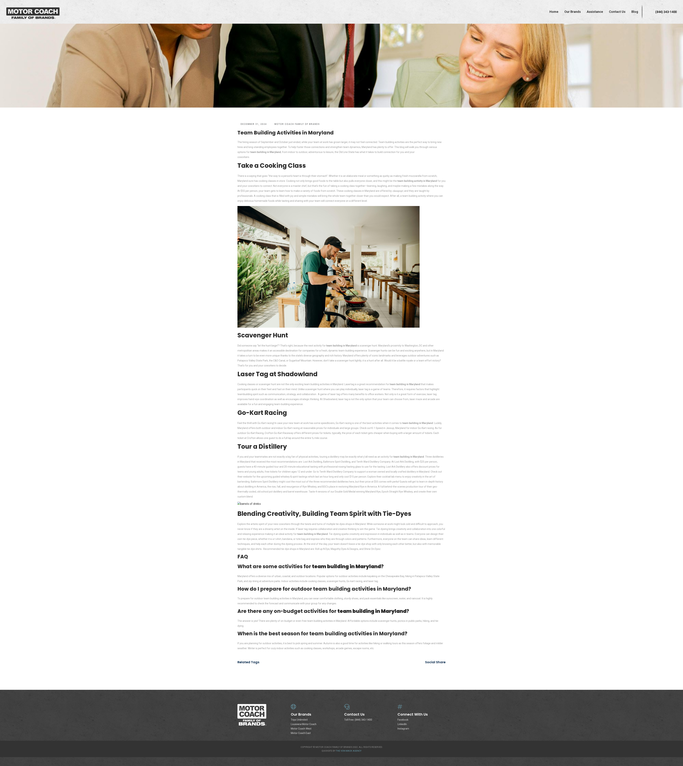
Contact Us (617, 12)
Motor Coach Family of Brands (297, 124)
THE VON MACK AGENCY (348, 750)
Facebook (403, 719)
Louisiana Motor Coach (303, 724)
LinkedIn (402, 724)
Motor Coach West (301, 728)
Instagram (403, 728)
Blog (634, 12)
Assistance (595, 12)
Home (553, 12)
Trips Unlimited (299, 719)
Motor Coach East (301, 733)
